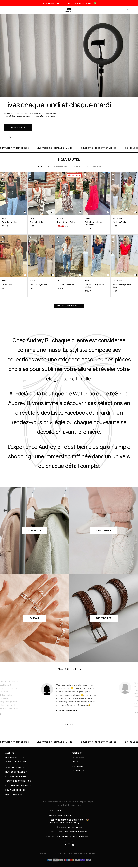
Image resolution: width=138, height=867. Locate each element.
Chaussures (60, 166)
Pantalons (117, 218)
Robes (60, 218)
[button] (5, 137)
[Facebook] (65, 845)
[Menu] (5, 10)
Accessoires (94, 166)
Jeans (32, 280)
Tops (4, 218)
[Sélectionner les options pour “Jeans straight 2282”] (52, 274)
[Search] (127, 10)
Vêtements (43, 166)
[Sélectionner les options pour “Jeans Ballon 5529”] (80, 274)
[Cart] (133, 10)
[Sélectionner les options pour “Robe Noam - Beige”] (80, 212)
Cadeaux (77, 166)
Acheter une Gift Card (22, 125)
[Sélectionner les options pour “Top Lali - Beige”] (52, 212)
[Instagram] (72, 845)
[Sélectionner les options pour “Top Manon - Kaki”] (25, 212)
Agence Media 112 (91, 853)
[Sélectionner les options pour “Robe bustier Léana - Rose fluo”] (108, 212)
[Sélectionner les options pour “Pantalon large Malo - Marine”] (108, 274)
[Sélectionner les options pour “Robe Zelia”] (25, 274)
